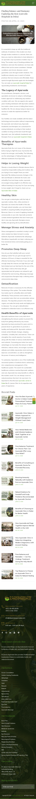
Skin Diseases (6, 726)
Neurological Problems (8, 739)
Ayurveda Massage (8, 710)
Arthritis (4, 731)
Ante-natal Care (7, 699)
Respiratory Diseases (8, 742)
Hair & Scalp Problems (8, 723)
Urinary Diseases (7, 747)
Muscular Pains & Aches (9, 736)
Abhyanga (5, 678)
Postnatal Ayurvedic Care (9, 702)
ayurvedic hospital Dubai (21, 83)
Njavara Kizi (5, 694)
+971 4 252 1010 (12, 611)
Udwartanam (6, 691)
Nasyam (4, 686)
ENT (3, 750)
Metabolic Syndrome (8, 728)
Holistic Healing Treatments (10, 675)
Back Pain (5, 720)
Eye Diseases (6, 734)
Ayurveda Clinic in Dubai (9, 191)
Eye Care (4, 704)
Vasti (3, 683)
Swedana (5, 680)
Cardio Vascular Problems (9, 752)
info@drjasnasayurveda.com (15, 618)
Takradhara (5, 696)
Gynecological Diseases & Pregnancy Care (15, 755)
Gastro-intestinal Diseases (10, 744)
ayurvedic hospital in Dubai (23, 137)
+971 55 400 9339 (12, 608)
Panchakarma (6, 707)
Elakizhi (4, 688)
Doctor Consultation (8, 672)
